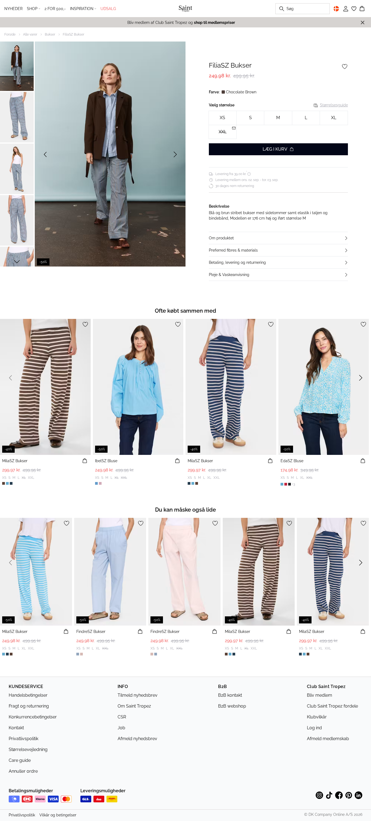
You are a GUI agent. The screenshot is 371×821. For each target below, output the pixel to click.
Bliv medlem (319, 695)
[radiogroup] (278, 125)
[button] (278, 238)
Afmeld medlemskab (328, 738)
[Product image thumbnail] (17, 65)
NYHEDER (13, 9)
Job (121, 727)
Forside (9, 34)
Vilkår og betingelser (57, 815)
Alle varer (30, 34)
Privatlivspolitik (23, 738)
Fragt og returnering (29, 706)
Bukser (50, 34)
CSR (122, 716)
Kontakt (16, 727)
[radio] (222, 118)
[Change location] (336, 8)
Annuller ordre (23, 771)
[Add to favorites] (344, 66)
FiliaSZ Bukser (73, 34)
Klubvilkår (317, 716)
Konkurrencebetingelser (33, 716)
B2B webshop (232, 706)
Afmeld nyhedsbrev (137, 738)
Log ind (314, 727)
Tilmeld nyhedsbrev (138, 695)
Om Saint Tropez (134, 706)
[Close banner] (363, 22)
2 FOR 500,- (55, 9)
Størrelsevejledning (28, 749)
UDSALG (108, 9)
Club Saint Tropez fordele (332, 706)
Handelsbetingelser (28, 695)
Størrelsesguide (334, 105)
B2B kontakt (230, 695)
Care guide (20, 760)
